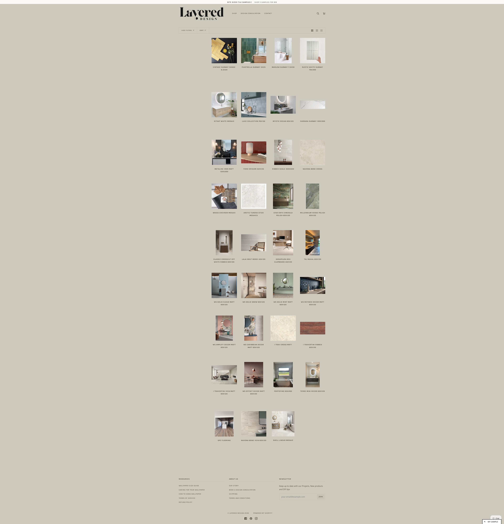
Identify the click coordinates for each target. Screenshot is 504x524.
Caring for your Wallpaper (192, 490)
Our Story (234, 486)
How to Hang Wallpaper (190, 494)
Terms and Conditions (239, 498)
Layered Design (236, 513)
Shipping (233, 494)
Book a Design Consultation (242, 490)
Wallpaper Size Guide (189, 486)
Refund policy (185, 502)
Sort (202, 30)
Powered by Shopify (262, 513)
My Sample (493, 521)
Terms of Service (187, 498)
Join (321, 497)
